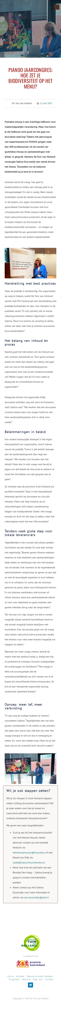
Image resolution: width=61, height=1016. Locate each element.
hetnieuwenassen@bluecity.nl (29, 852)
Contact (49, 979)
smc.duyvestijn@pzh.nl (36, 897)
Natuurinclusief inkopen (40, 976)
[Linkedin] (30, 984)
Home (10, 976)
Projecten (14, 979)
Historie (26, 979)
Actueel (20, 976)
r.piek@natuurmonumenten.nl (29, 862)
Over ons (37, 979)
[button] (56, 7)
